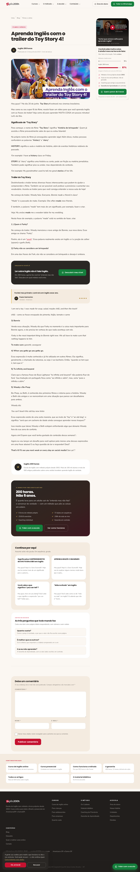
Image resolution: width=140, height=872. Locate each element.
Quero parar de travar (114, 91)
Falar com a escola (30, 528)
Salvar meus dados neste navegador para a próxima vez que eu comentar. (43, 734)
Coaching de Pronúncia (89, 812)
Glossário (9, 836)
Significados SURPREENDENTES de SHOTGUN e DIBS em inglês (31, 560)
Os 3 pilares (85, 804)
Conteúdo (74, 4)
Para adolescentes (58, 812)
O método (47, 4)
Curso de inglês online (60, 804)
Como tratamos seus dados (14, 859)
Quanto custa (57, 820)
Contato (9, 844)
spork (29, 239)
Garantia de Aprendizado (90, 816)
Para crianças (57, 808)
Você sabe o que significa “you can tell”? (28, 586)
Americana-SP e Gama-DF (62, 851)
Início (13, 18)
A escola (60, 4)
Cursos (35, 4)
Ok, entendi (15, 865)
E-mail (54, 721)
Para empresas (57, 816)
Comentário (21, 689)
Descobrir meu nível (74, 272)
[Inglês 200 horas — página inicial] (12, 4)
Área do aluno (115, 804)
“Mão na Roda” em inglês (65, 585)
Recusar (36, 865)
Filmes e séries (27, 18)
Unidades (113, 812)
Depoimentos (115, 816)
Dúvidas (113, 820)
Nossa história (115, 808)
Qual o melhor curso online (15, 840)
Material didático (87, 808)
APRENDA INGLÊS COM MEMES (66, 559)
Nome (18, 721)
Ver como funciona (56, 528)
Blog (18, 18)
